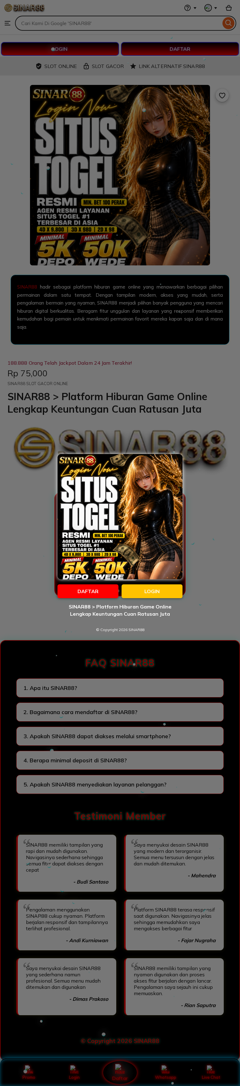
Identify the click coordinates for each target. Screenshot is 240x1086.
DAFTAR (88, 591)
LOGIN (152, 591)
